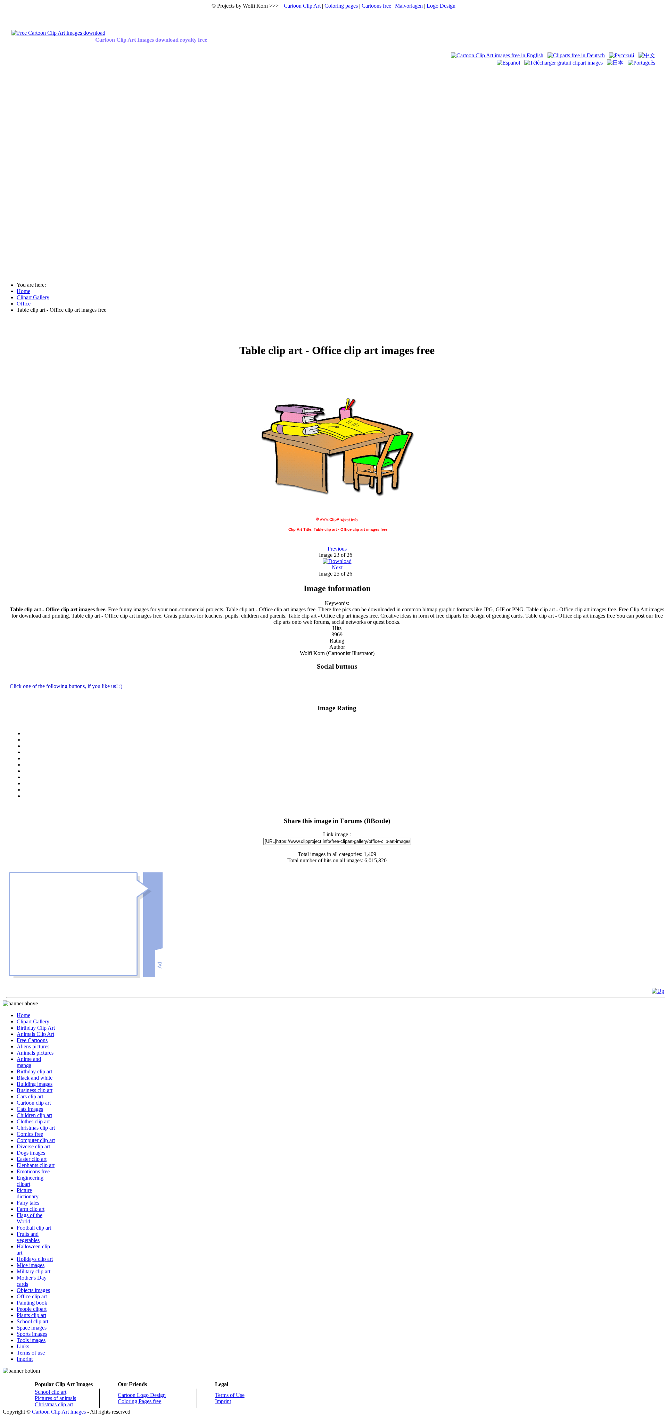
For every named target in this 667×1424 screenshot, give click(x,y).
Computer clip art (36, 1140)
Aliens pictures (33, 1046)
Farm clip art (30, 1209)
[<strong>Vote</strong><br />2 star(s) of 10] (344, 746)
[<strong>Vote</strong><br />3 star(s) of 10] (344, 752)
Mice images (30, 1265)
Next (337, 567)
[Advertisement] (30, 171)
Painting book (32, 1303)
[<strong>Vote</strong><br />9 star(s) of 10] (344, 790)
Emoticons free (33, 1171)
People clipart (32, 1309)
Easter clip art (32, 1159)
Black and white (34, 1078)
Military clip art (33, 1271)
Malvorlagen (409, 6)
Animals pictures (35, 1053)
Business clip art (34, 1090)
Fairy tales (28, 1203)
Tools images (31, 1340)
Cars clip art (30, 1096)
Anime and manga (29, 1062)
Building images (34, 1084)
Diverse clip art (33, 1146)
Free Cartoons (32, 1040)
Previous (337, 549)
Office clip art (32, 1296)
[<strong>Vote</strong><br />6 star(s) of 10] (344, 771)
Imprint (25, 1359)
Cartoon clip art (34, 1103)
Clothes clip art (33, 1121)
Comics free (30, 1134)
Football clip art (34, 1228)
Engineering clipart (30, 1181)
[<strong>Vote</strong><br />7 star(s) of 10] (344, 777)
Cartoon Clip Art (302, 6)
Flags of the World (29, 1218)
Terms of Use (230, 1395)
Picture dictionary (28, 1193)
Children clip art (34, 1115)
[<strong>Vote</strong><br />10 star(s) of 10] (344, 796)
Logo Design (441, 6)
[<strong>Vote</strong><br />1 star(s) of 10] (344, 740)
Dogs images (31, 1153)
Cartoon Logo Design (142, 1395)
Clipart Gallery (33, 1021)
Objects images (33, 1290)
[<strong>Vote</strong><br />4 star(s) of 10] (344, 758)
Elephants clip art (36, 1165)
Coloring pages (341, 6)
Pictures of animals (55, 1398)
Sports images (32, 1334)
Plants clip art (31, 1315)
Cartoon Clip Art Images (59, 1412)
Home (23, 1015)
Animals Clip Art (35, 1034)
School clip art (32, 1321)
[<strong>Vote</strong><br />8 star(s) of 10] (344, 783)
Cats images (30, 1109)
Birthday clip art (34, 1071)
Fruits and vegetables (28, 1237)
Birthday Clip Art (36, 1028)
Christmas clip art (36, 1128)
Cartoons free (376, 6)
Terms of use (31, 1353)
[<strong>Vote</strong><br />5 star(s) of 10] (344, 765)
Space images (32, 1328)
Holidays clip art (35, 1259)
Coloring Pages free (139, 1401)
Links (23, 1346)
